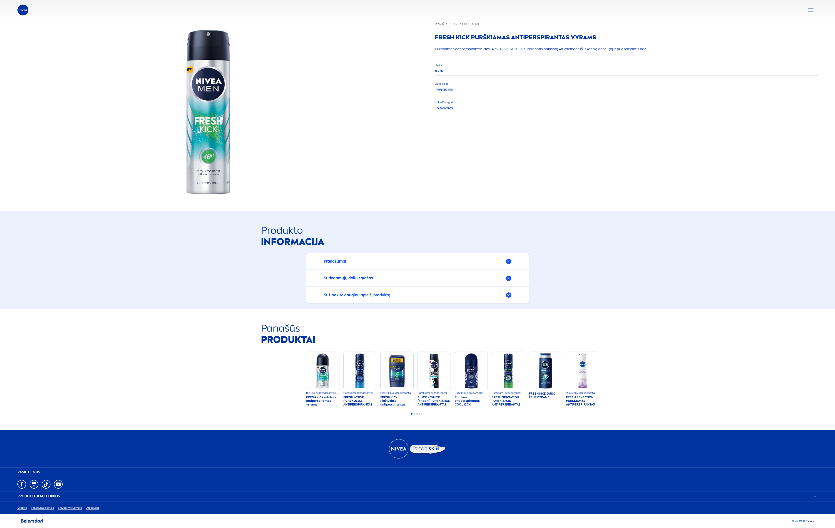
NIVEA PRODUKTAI (466, 24)
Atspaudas (92, 507)
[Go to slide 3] (417, 414)
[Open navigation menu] (811, 10)
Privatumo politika (42, 507)
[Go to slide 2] (414, 414)
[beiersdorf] (32, 521)
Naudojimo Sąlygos (70, 507)
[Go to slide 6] (423, 413)
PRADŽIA (441, 24)
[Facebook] (21, 484)
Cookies (22, 507)
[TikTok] (46, 484)
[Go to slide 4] (419, 414)
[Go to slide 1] (411, 414)
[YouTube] (58, 484)
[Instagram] (34, 484)
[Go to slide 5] (422, 413)
